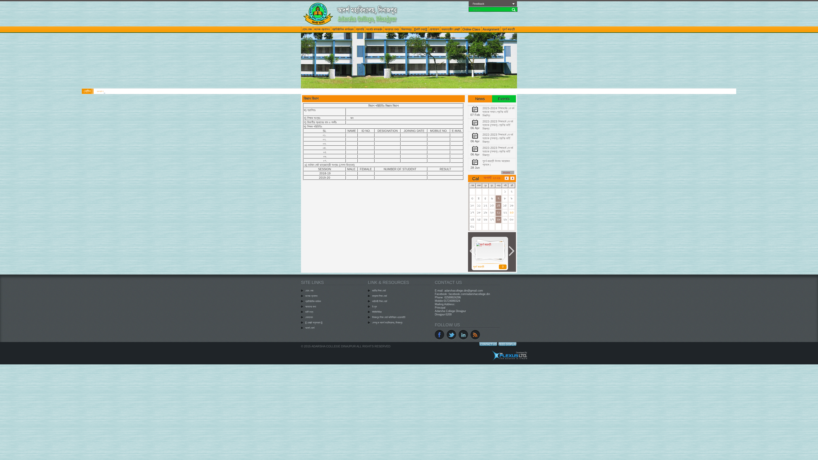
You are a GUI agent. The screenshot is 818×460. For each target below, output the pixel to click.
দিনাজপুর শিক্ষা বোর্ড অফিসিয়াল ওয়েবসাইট (388, 317)
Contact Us (488, 344)
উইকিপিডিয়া (377, 311)
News (480, 99)
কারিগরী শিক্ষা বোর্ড (379, 301)
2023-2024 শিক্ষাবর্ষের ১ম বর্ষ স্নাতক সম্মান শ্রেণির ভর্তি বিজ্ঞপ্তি (498, 111)
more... (508, 172)
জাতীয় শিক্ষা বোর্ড (379, 290)
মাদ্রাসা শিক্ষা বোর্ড (379, 296)
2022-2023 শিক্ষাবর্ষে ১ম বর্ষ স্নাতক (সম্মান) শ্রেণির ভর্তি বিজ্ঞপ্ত (497, 125)
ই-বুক (374, 306)
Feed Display (507, 344)
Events (504, 99)
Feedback (478, 3)
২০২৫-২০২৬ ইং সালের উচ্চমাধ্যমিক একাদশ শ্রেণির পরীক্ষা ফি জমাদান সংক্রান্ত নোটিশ (132, 91)
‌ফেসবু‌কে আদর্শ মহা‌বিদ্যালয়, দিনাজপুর (387, 322)
